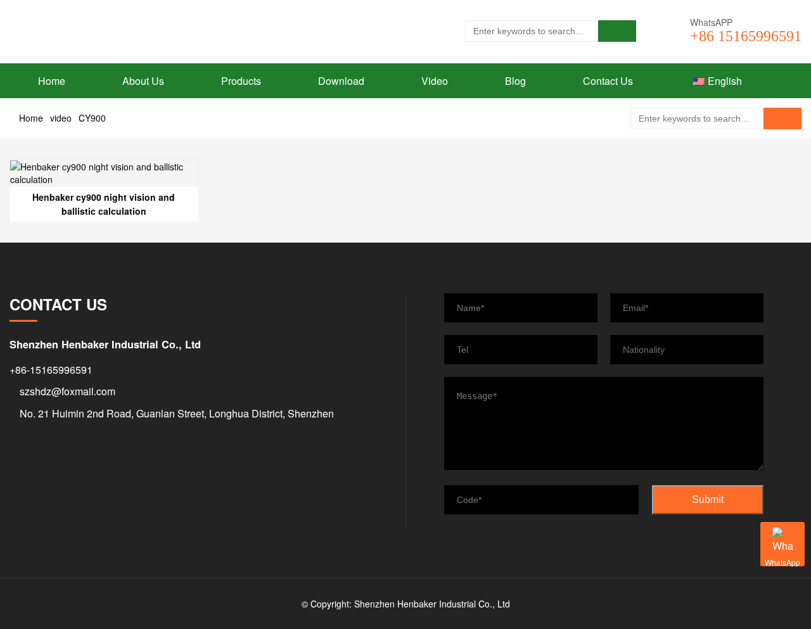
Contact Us (608, 80)
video (61, 117)
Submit (708, 499)
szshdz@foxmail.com (67, 391)
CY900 (92, 117)
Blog (515, 80)
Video (434, 80)
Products (241, 80)
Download (341, 80)
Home (51, 80)
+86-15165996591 (51, 369)
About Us (143, 80)
